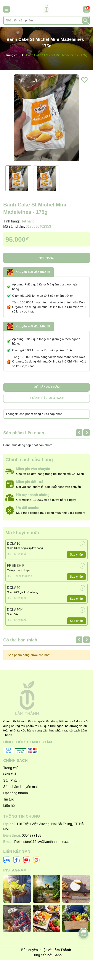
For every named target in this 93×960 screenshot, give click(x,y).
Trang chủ (11, 768)
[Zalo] (6, 859)
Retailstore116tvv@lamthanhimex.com (43, 842)
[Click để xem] (46, 117)
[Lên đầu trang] (83, 921)
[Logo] (46, 9)
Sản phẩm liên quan (23, 433)
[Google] (36, 859)
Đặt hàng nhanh (15, 793)
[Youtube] (26, 859)
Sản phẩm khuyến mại (20, 787)
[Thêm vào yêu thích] (84, 80)
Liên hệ (9, 805)
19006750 (40, 499)
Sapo (57, 955)
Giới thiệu (10, 774)
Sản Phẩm (11, 780)
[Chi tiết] (82, 543)
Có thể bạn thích (20, 640)
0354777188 (31, 835)
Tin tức (8, 799)
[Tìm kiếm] (85, 20)
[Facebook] (16, 859)
